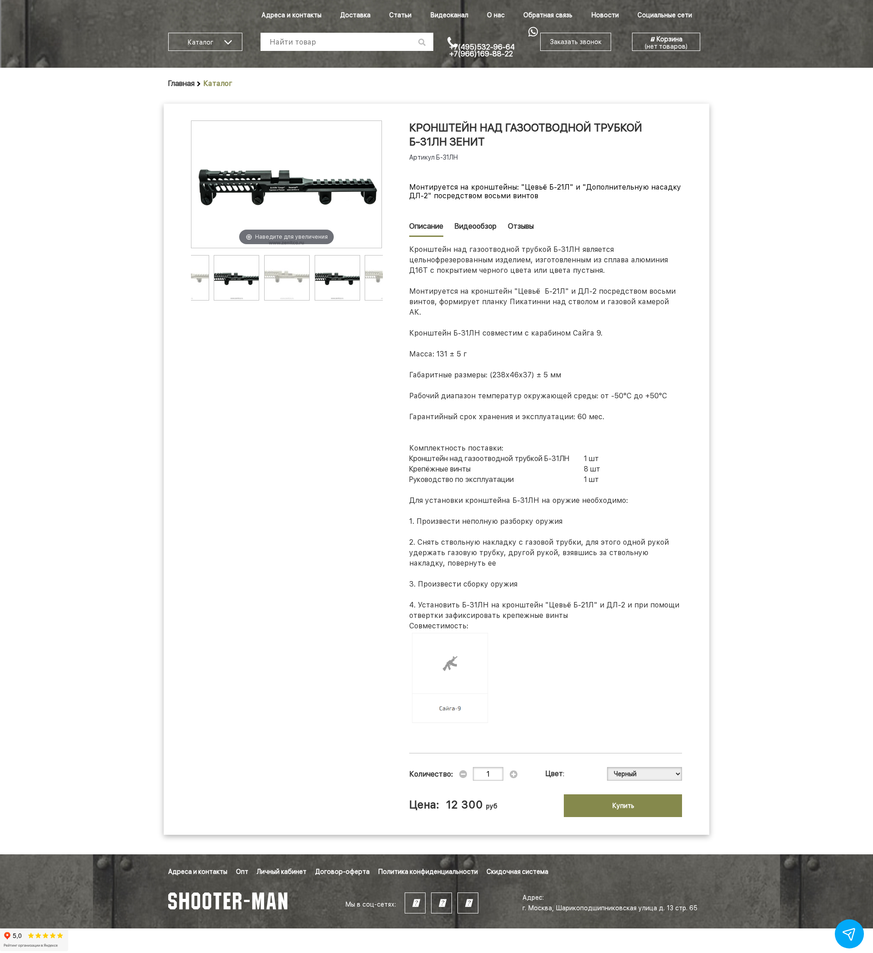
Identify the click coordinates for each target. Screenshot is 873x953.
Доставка (355, 15)
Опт (242, 871)
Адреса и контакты (291, 15)
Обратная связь (547, 15)
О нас (496, 15)
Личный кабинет (281, 871)
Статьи (400, 15)
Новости (605, 15)
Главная (181, 83)
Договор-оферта (342, 871)
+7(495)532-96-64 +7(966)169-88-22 (482, 50)
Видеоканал (449, 15)
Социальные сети (664, 15)
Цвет (554, 773)
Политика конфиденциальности (428, 871)
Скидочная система (517, 871)
